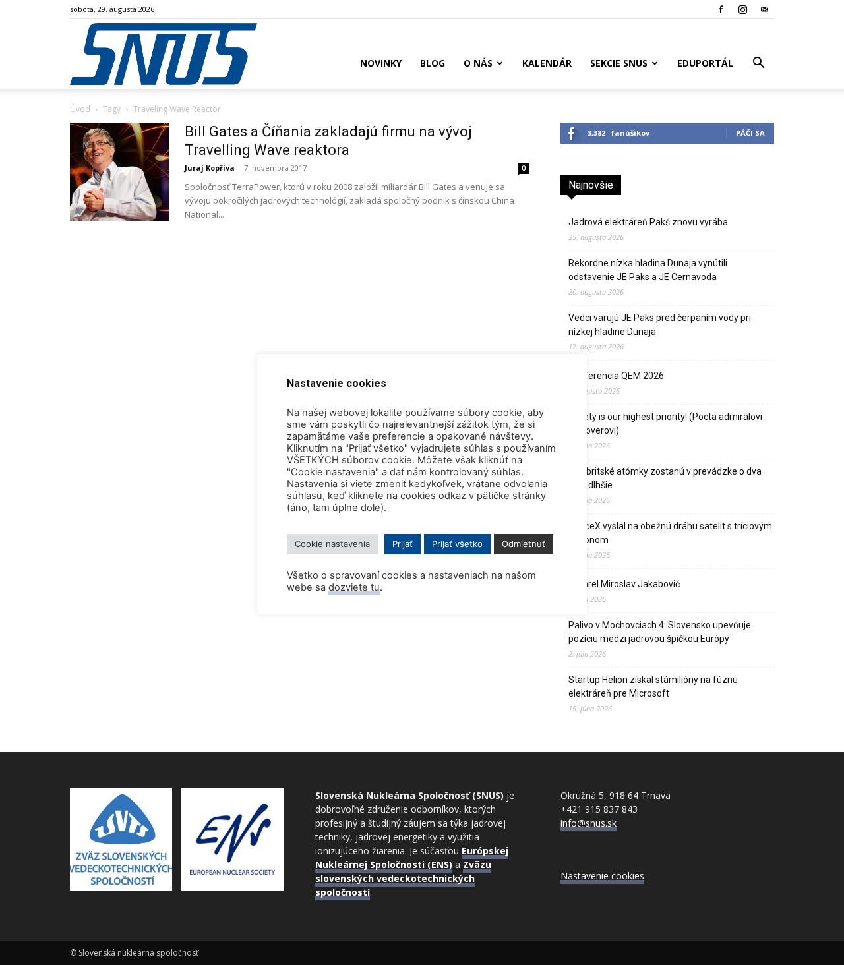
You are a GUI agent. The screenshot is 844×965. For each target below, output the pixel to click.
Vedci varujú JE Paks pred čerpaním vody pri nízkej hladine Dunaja (659, 324)
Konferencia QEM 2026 (616, 375)
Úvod (80, 109)
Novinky (381, 63)
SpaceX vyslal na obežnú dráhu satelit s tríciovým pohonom (670, 533)
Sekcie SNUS (619, 63)
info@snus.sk (588, 823)
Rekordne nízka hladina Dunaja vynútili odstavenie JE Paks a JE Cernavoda (647, 270)
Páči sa (750, 133)
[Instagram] (742, 9)
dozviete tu (354, 587)
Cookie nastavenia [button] (332, 544)
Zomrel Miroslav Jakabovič (624, 584)
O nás (478, 63)
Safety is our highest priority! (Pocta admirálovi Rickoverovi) (665, 423)
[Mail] (764, 9)
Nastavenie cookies (602, 875)
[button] (758, 64)
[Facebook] (721, 9)
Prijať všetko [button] (457, 544)
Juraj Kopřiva (210, 168)
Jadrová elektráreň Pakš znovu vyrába (648, 222)
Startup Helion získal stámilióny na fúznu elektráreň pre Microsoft (653, 686)
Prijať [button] (402, 544)
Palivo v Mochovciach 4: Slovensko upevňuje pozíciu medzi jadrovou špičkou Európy (659, 632)
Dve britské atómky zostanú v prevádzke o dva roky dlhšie (665, 478)
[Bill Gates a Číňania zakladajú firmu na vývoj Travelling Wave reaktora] (119, 172)
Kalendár (547, 63)
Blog (432, 63)
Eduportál (705, 63)
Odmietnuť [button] (523, 544)
